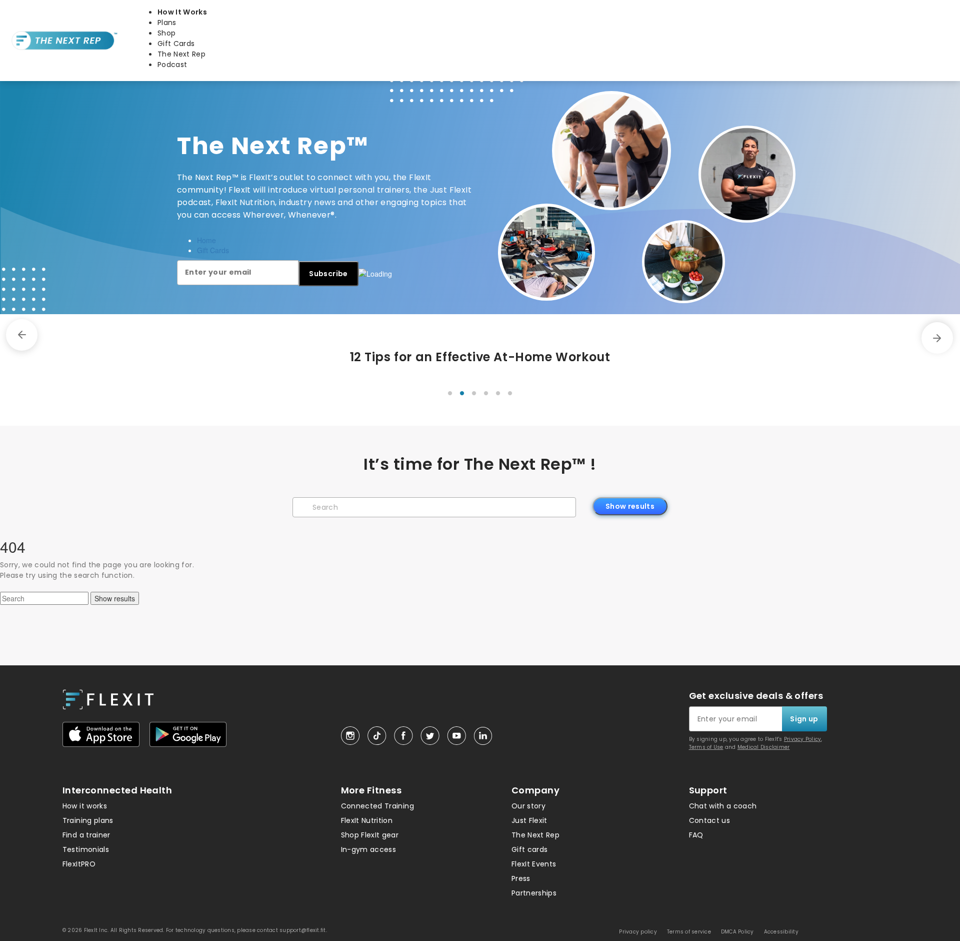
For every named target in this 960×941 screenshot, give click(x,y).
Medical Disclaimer (764, 747)
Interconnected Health (117, 790)
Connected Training (377, 806)
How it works (84, 806)
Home (206, 240)
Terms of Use (706, 747)
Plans (167, 23)
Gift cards (530, 849)
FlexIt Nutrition (367, 820)
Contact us (709, 820)
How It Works (182, 12)
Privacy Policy (803, 739)
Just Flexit (530, 820)
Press (521, 878)
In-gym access (368, 849)
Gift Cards (176, 44)
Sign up (804, 719)
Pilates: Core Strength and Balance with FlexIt (480, 357)
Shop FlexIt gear (370, 835)
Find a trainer (86, 835)
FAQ (696, 835)
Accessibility (781, 931)
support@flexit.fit (303, 930)
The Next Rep (182, 54)
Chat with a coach (723, 806)
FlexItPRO (79, 864)
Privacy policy (638, 931)
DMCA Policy (737, 931)
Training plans (88, 820)
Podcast (172, 65)
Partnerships (534, 893)
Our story (529, 806)
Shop (167, 33)
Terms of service (689, 931)
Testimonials (85, 849)
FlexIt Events (534, 864)
